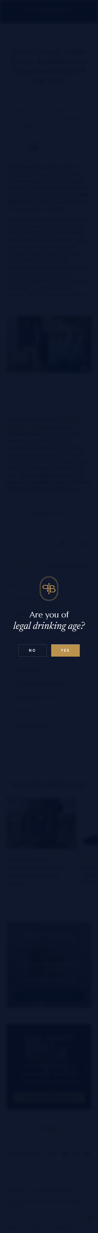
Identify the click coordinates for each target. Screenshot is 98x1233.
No (32, 650)
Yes (65, 650)
